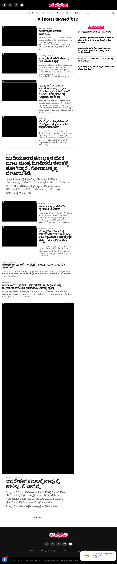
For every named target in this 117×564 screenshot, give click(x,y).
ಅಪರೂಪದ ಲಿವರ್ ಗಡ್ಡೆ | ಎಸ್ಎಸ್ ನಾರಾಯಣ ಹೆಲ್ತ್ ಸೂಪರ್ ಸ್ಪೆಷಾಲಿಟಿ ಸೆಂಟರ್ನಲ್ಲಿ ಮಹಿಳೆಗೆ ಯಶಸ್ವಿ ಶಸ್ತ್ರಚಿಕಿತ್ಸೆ (95, 50)
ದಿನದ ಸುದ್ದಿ (40, 13)
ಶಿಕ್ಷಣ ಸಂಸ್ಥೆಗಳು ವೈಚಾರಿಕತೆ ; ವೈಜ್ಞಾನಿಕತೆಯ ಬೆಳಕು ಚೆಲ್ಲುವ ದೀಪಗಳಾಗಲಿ (96, 68)
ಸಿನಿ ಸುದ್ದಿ (50, 13)
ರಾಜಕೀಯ (67, 13)
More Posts (37, 517)
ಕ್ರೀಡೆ (58, 13)
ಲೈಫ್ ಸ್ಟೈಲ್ (78, 13)
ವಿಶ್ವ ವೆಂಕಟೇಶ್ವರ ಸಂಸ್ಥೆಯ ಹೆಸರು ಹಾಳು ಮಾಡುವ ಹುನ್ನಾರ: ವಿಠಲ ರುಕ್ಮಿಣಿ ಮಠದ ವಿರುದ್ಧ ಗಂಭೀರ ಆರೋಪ (96, 40)
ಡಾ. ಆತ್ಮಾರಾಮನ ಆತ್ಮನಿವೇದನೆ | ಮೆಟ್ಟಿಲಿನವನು (95, 32)
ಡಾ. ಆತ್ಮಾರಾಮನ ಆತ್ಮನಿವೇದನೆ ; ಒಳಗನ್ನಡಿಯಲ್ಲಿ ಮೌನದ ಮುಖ (95, 60)
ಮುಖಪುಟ (29, 13)
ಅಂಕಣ (88, 13)
